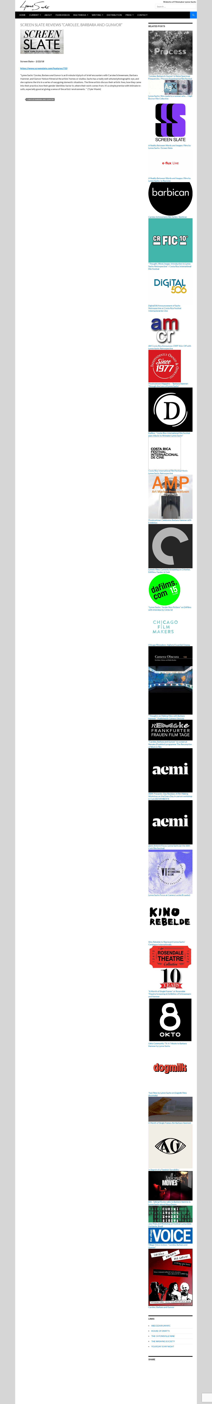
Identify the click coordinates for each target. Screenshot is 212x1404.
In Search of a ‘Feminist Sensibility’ (163, 1169)
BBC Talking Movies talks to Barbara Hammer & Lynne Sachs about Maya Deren (169, 1202)
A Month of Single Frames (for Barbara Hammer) (169, 1123)
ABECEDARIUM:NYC (160, 1325)
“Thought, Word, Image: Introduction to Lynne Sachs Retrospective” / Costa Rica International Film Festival (169, 266)
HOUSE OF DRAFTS (160, 1331)
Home (22, 15)
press (128, 15)
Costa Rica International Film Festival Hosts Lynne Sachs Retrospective (167, 471)
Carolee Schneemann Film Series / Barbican (167, 217)
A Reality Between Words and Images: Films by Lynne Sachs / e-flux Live (169, 179)
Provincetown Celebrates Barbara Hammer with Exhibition (169, 521)
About (48, 15)
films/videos (63, 15)
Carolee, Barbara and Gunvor (161, 1307)
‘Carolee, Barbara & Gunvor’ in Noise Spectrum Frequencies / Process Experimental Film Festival (170, 77)
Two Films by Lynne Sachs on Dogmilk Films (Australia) (167, 1094)
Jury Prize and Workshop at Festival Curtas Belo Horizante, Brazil (169, 1224)
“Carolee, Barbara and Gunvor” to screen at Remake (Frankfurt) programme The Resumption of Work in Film (170, 744)
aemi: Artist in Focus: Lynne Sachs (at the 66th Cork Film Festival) (169, 846)
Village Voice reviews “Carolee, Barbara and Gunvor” (167, 1246)
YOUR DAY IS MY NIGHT (162, 1346)
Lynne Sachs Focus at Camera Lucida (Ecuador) (169, 895)
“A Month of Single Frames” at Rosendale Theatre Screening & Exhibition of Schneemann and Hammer (169, 994)
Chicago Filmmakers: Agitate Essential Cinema (169, 645)
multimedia (79, 15)
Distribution (114, 15)
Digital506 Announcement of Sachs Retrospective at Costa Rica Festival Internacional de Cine (164, 308)
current (34, 15)
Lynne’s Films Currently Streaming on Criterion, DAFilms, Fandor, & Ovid (169, 570)
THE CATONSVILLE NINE (163, 1336)
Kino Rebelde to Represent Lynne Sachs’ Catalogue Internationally (166, 943)
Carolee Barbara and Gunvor (40, 99)
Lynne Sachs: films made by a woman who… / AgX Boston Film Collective (170, 97)
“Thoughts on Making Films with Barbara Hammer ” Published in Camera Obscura (166, 717)
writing (96, 15)
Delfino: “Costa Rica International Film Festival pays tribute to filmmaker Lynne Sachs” (169, 434)
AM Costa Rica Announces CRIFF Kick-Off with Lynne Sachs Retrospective (169, 347)
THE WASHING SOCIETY (163, 1341)
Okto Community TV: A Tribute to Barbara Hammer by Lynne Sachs (167, 1044)
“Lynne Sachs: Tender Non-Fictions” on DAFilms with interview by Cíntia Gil (169, 608)
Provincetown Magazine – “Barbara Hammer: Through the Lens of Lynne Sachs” (168, 384)
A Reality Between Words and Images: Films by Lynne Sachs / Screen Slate (169, 146)
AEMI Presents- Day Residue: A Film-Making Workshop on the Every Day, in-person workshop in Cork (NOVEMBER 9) (170, 796)
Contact (142, 15)
